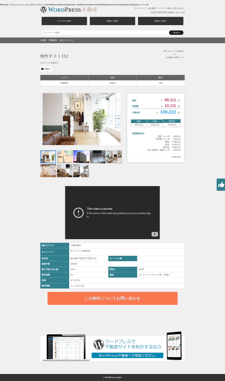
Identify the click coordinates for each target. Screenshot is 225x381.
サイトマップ (140, 8)
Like (47, 69)
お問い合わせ (178, 8)
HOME (43, 40)
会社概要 (152, 8)
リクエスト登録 (164, 8)
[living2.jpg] (81, 119)
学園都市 (53, 40)
